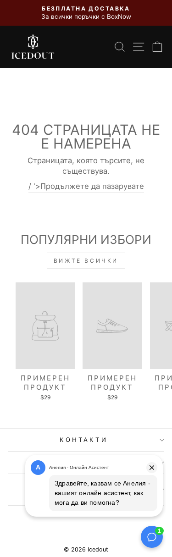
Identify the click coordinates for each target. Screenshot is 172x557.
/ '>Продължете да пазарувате (86, 186)
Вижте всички (86, 260)
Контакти (84, 439)
